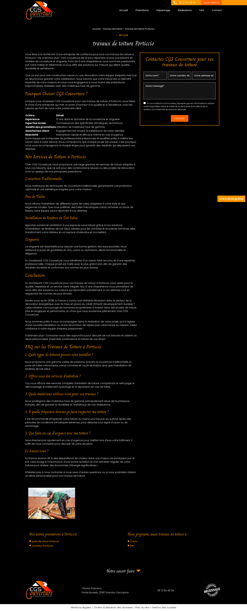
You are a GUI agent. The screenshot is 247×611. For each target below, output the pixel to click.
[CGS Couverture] (39, 10)
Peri (132, 545)
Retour (123, 35)
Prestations (142, 10)
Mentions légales (81, 607)
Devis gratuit (211, 2)
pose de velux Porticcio (45, 541)
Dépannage (163, 10)
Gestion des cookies (164, 607)
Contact (217, 10)
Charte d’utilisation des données (113, 607)
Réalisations (185, 10)
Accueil (123, 10)
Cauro (133, 541)
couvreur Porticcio (42, 545)
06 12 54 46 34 (187, 2)
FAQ (201, 10)
